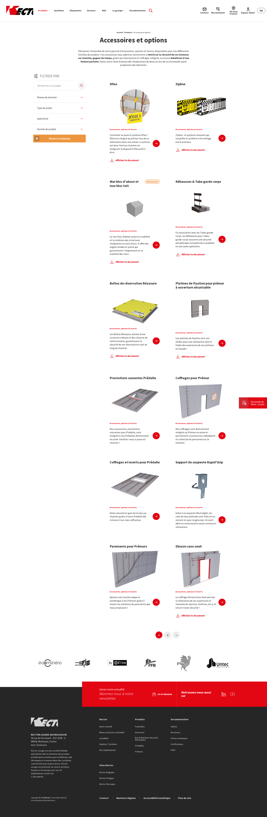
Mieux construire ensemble (111, 732)
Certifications (177, 744)
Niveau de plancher (47, 97)
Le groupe (117, 10)
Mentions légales (126, 798)
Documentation (137, 10)
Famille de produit (46, 129)
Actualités (104, 738)
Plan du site (184, 798)
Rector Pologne (106, 778)
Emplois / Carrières (108, 744)
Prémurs (139, 752)
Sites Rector (106, 765)
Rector (103, 719)
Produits (42, 10)
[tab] (59, 97)
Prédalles (139, 746)
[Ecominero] (50, 663)
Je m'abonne (164, 694)
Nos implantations (107, 750)
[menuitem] (43, 10)
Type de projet (44, 108)
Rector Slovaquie (107, 784)
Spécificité (42, 118)
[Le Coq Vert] (184, 663)
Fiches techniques (179, 738)
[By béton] (117, 663)
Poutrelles (140, 726)
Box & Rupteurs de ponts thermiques (146, 739)
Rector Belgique (106, 772)
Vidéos (174, 726)
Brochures (175, 732)
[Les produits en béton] (83, 663)
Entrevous (139, 732)
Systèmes (59, 10)
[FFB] (150, 663)
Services (91, 10)
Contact (104, 798)
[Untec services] (217, 663)
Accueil (120, 32)
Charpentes (75, 10)
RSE (104, 10)
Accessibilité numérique (157, 798)
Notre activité (105, 726)
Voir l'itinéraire (39, 744)
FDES (173, 750)
